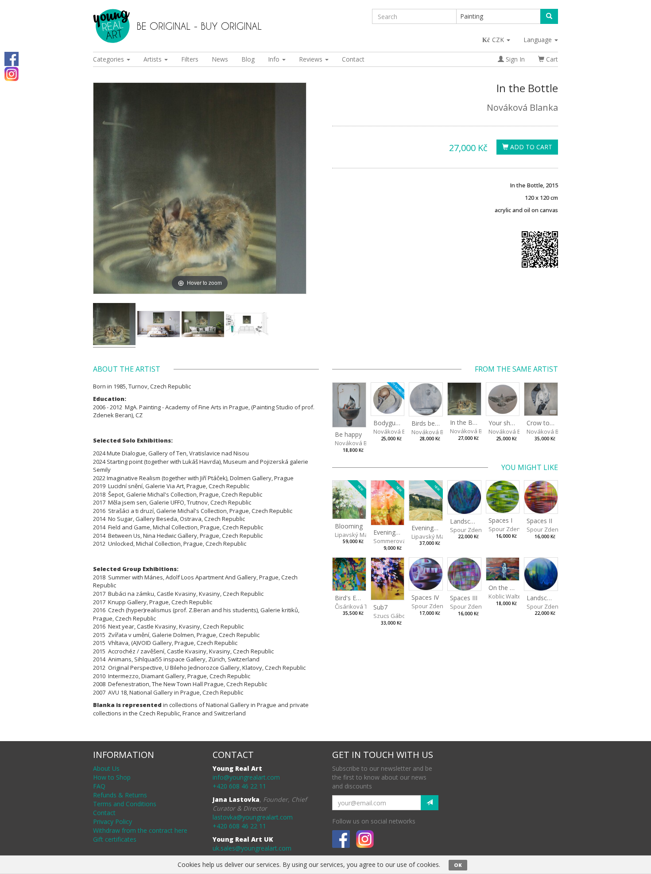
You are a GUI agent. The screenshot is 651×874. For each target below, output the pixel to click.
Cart (551, 59)
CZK (499, 39)
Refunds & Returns (120, 795)
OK (458, 865)
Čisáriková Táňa (356, 606)
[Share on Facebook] (11, 58)
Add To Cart (530, 147)
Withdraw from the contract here (140, 830)
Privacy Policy (112, 821)
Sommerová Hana (397, 541)
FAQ (99, 786)
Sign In (514, 59)
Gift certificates (114, 839)
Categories (109, 59)
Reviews (311, 59)
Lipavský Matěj (354, 535)
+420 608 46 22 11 (239, 786)
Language (538, 39)
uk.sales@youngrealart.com (252, 848)
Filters (189, 59)
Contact (353, 59)
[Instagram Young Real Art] (11, 73)
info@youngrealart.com (246, 777)
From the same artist (516, 369)
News (220, 59)
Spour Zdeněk (469, 530)
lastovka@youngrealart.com (253, 817)
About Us (106, 768)
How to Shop (112, 777)
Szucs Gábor (390, 616)
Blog (248, 59)
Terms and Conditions (124, 804)
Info (274, 59)
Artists (153, 59)
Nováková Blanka (522, 107)
